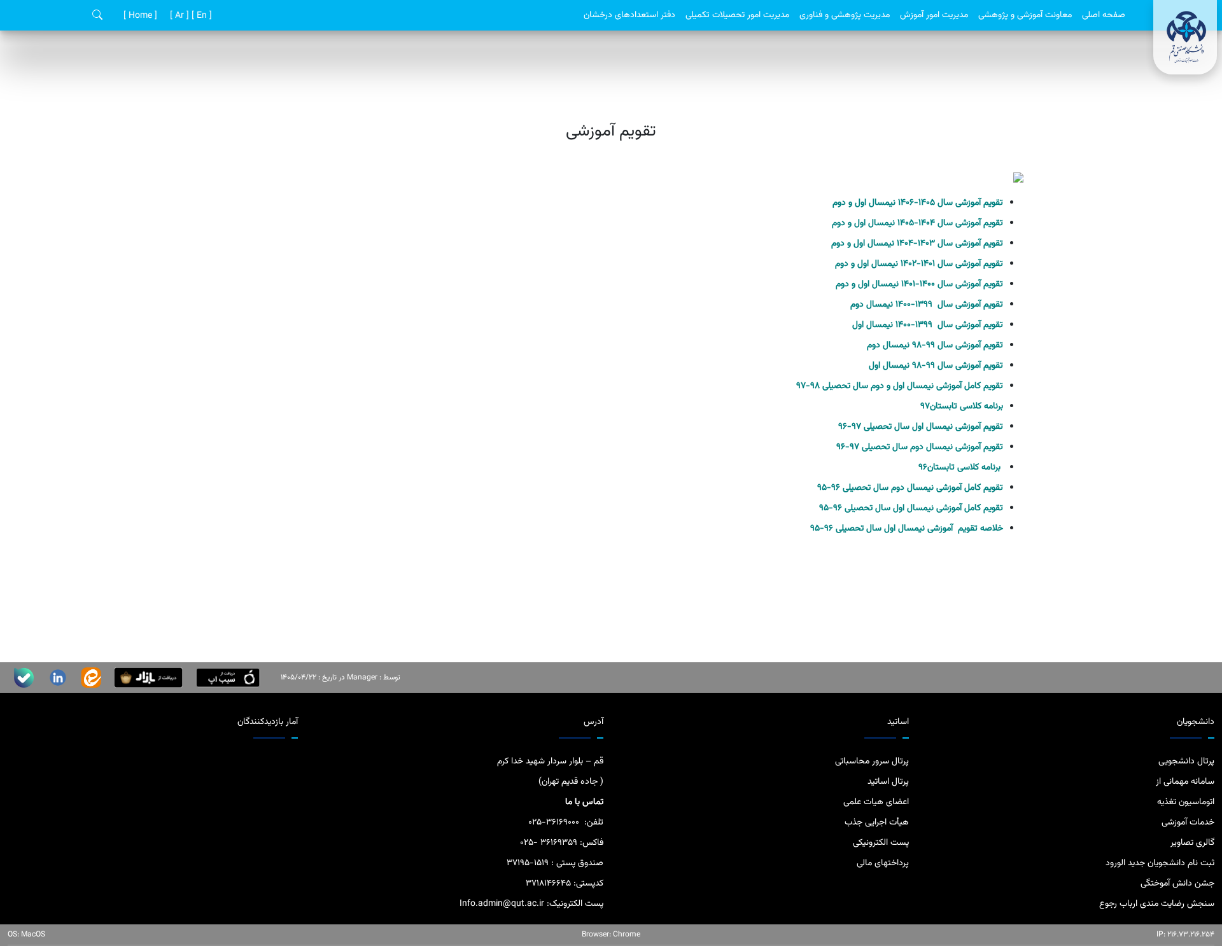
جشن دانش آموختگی (1177, 884)
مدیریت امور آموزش (934, 15)
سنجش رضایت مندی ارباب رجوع (1156, 904)
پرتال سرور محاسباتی (872, 762)
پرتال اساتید (888, 782)
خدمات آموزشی (1188, 823)
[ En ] (200, 16)
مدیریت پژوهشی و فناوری (844, 15)
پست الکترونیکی (881, 843)
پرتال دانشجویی (1186, 762)
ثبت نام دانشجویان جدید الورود (1160, 863)
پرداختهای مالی (883, 863)
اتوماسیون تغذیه (1185, 802)
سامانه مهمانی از (1185, 782)
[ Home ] (139, 16)
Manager (362, 677)
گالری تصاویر (1192, 843)
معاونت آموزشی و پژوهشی (1025, 15)
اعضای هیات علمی (876, 802)
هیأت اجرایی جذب (877, 823)
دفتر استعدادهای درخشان (629, 15)
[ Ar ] (178, 16)
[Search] (97, 15)
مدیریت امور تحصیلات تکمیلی (737, 15)
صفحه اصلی (1103, 15)
